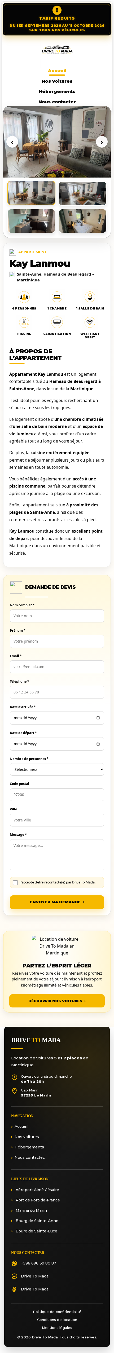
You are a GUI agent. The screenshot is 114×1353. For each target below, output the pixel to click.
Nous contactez (30, 1157)
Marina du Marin (31, 1210)
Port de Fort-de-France (37, 1200)
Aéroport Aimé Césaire (37, 1189)
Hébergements (57, 91)
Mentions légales (57, 1327)
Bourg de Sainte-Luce (36, 1231)
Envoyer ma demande (57, 902)
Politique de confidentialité (57, 1312)
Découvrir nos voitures (57, 1001)
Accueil (57, 70)
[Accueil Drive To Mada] (57, 51)
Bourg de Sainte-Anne (36, 1220)
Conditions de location (57, 1319)
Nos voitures (57, 81)
